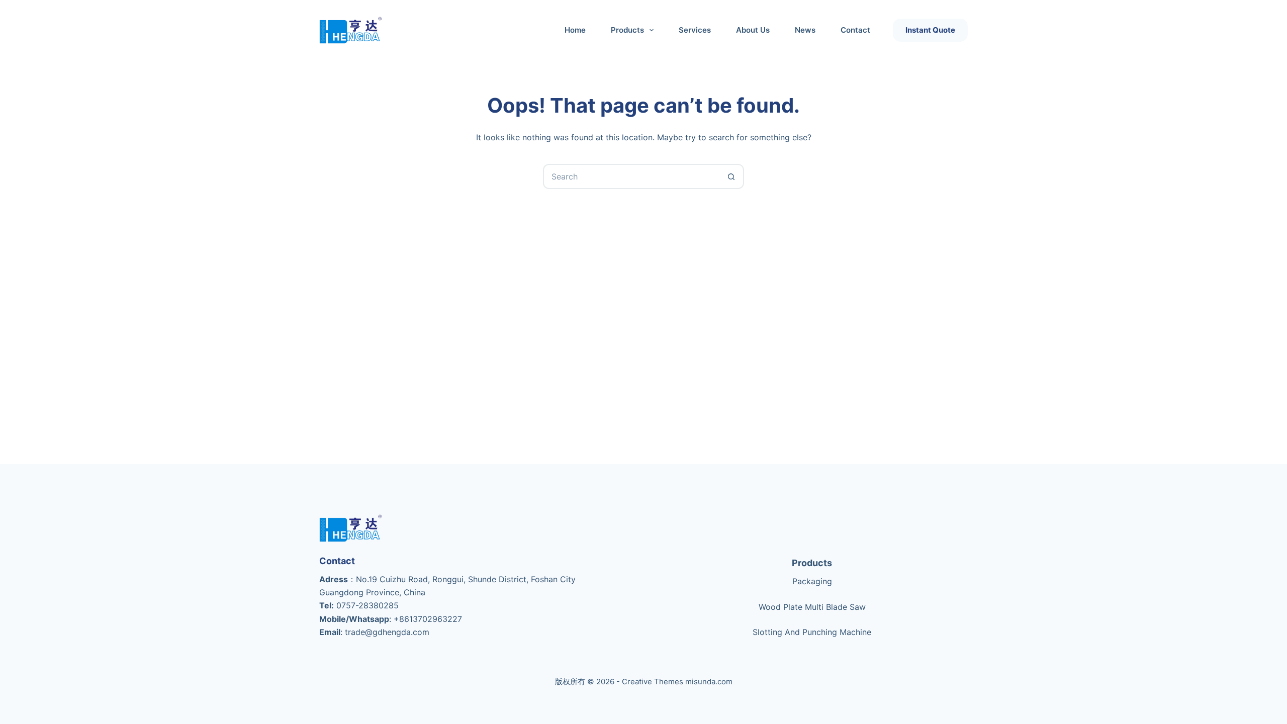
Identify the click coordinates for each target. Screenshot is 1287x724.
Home (575, 30)
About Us (753, 30)
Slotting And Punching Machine (812, 632)
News (805, 30)
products (627, 30)
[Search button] (731, 176)
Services (695, 30)
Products (812, 563)
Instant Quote (930, 30)
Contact (855, 30)
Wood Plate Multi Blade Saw (812, 607)
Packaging (812, 581)
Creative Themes (652, 681)
